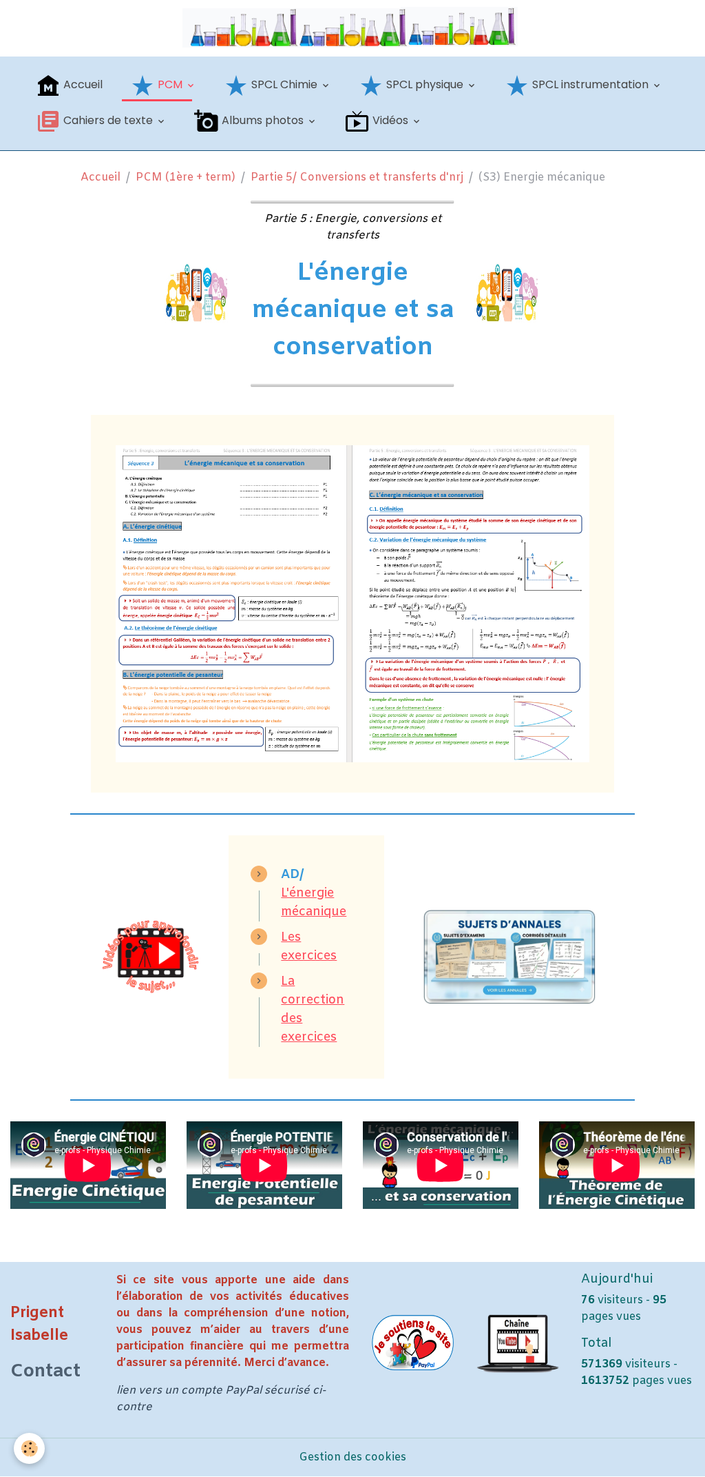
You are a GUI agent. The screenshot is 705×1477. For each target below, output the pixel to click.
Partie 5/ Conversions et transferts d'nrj (357, 177)
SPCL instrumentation (590, 84)
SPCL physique (424, 84)
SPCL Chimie (284, 84)
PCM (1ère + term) (185, 177)
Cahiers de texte (108, 120)
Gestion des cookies (352, 1457)
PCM (170, 84)
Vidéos (390, 120)
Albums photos (262, 120)
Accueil (82, 84)
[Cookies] (29, 1448)
